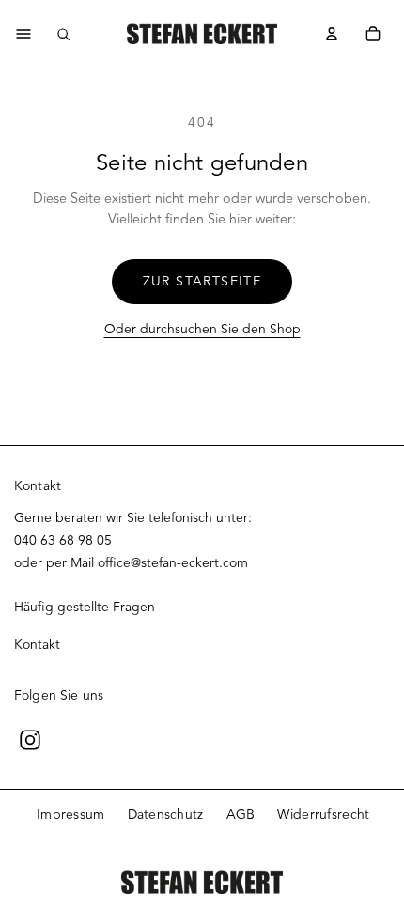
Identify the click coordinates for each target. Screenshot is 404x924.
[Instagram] (30, 740)
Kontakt (37, 645)
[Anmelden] (332, 34)
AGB (241, 815)
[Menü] (23, 34)
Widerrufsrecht (323, 815)
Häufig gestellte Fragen (84, 607)
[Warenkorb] (373, 34)
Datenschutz (166, 815)
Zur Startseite (202, 281)
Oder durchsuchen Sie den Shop (202, 329)
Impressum (71, 815)
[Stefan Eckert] (202, 34)
